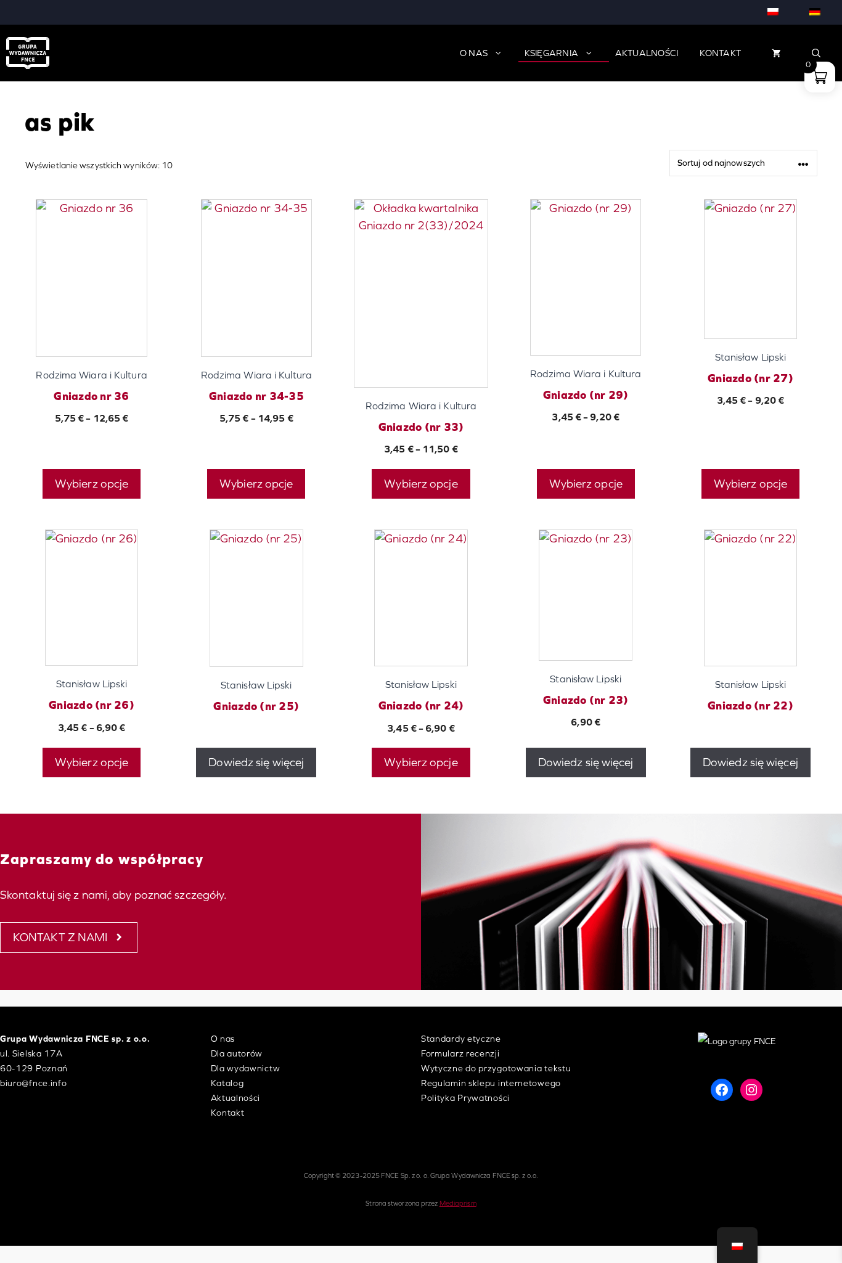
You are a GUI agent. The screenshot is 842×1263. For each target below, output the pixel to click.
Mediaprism (457, 1203)
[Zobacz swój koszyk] (776, 53)
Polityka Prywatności (465, 1098)
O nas (474, 53)
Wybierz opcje (91, 483)
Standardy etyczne (461, 1039)
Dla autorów (237, 1053)
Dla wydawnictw (245, 1068)
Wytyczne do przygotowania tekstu (496, 1068)
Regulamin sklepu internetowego (491, 1083)
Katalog (227, 1083)
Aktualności (647, 53)
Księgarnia (552, 53)
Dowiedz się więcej (256, 762)
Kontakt (720, 53)
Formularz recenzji (460, 1053)
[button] (816, 53)
